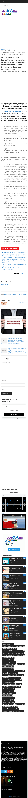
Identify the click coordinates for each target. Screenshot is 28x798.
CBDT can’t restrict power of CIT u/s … (15, 609)
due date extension (9, 671)
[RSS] (11, 771)
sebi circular (20, 704)
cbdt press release (8, 655)
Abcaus (9, 796)
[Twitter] (5, 771)
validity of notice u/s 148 (10, 709)
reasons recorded (8, 698)
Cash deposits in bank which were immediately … (16, 592)
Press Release (8, 695)
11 (7, 503)
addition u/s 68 (8, 644)
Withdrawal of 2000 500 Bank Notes (13, 711)
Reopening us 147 (8, 702)
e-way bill (20, 671)
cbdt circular (7, 651)
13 (14, 503)
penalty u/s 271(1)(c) (9, 693)
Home (3, 49)
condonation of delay (9, 664)
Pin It (21, 273)
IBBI (14, 680)
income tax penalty (9, 684)
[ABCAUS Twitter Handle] (14, 552)
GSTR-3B (17, 677)
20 (14, 505)
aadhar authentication (10, 294)
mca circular (16, 686)
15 (20, 503)
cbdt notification (8, 653)
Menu (3, 1)
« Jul (3, 513)
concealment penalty (9, 662)
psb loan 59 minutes (22, 294)
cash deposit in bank (9, 648)
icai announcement (9, 682)
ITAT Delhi (6, 686)
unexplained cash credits (10, 706)
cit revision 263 (8, 660)
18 (7, 505)
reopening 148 (8, 700)
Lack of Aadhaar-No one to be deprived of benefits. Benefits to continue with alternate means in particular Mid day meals (15, 341)
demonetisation (8, 668)
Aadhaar (8, 49)
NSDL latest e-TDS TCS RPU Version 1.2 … (16, 559)
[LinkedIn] (2, 771)
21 (17, 505)
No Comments (22, 71)
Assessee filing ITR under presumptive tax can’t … (15, 567)
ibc (20, 680)
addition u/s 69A (8, 646)
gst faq (20, 675)
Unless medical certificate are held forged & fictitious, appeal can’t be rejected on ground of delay (14, 260)
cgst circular (20, 655)
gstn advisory (7, 677)
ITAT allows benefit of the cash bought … (15, 617)
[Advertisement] (14, 32)
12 (10, 503)
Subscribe (14, 414)
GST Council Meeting (9, 675)
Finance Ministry (12, 71)
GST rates (6, 680)
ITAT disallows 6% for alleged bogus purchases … (14, 602)
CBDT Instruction (19, 651)
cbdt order (19, 653)
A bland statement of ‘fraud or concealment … (15, 634)
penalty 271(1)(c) (8, 691)
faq (5, 673)
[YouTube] (8, 771)
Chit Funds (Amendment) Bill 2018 (15, 303)
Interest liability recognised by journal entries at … (14, 585)
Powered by (10, 418)
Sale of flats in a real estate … (14, 576)
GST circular (12, 673)
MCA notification (8, 689)
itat (18, 684)
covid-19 (21, 664)
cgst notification (8, 657)
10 (3, 503)
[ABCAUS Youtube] (14, 529)
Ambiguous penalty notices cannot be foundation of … (14, 627)
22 (20, 505)
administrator (5, 69)
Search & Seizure (8, 704)
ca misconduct (20, 646)
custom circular (8, 666)
